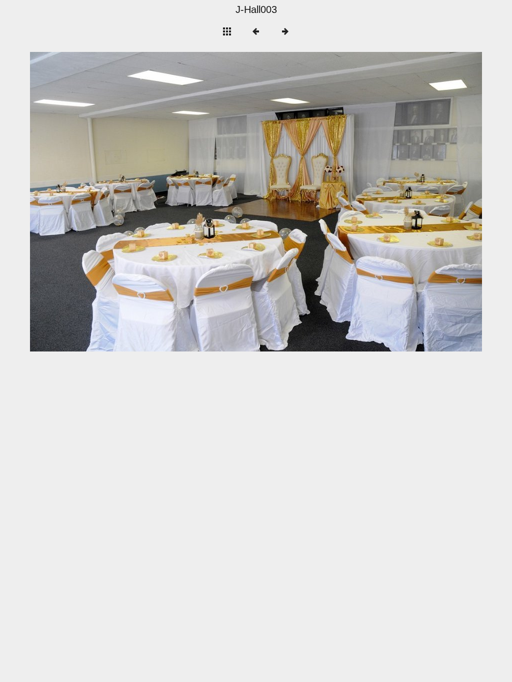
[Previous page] (120, 201)
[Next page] (346, 201)
